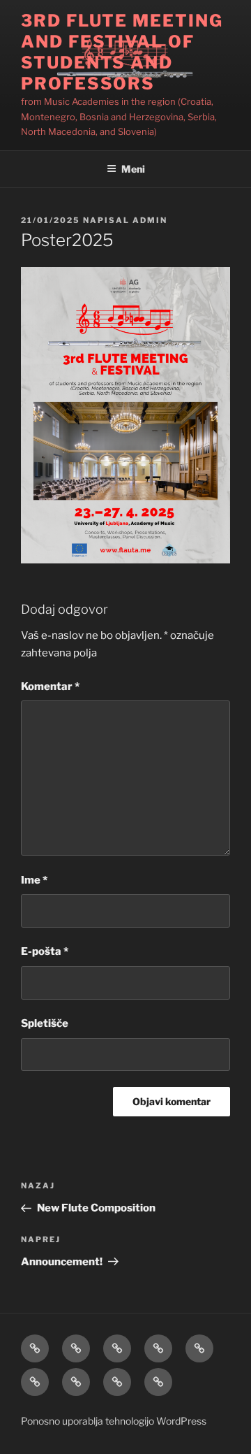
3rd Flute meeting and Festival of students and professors (122, 52)
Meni (133, 169)
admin (149, 220)
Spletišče (44, 1023)
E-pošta (44, 951)
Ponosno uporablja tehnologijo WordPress (113, 1421)
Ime (34, 880)
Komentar (50, 686)
